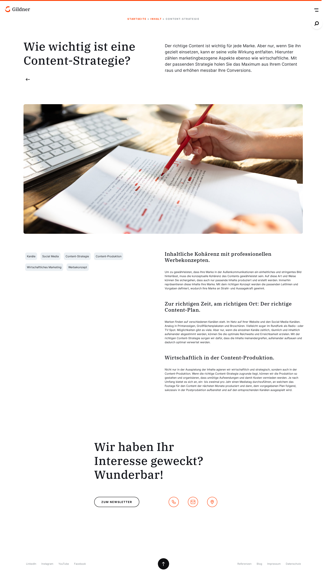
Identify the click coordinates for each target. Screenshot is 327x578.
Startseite (136, 18)
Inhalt (156, 18)
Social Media (50, 256)
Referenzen (244, 563)
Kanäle (31, 256)
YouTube (63, 563)
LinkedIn (31, 563)
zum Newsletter (116, 502)
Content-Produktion (108, 256)
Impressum (274, 563)
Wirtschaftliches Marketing (44, 267)
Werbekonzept (77, 267)
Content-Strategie (77, 256)
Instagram (47, 563)
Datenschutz (293, 563)
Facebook (80, 563)
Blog (259, 563)
